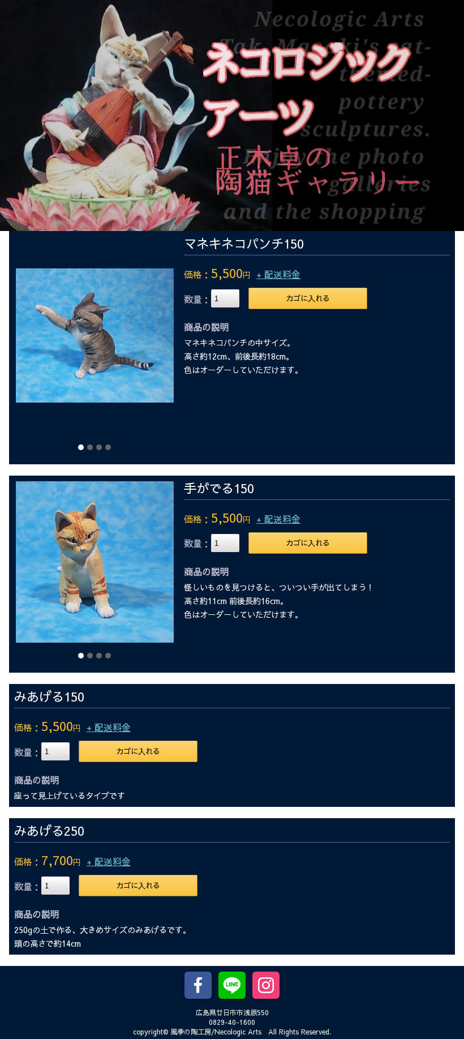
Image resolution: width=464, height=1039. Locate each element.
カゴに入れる (308, 298)
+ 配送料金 (278, 274)
